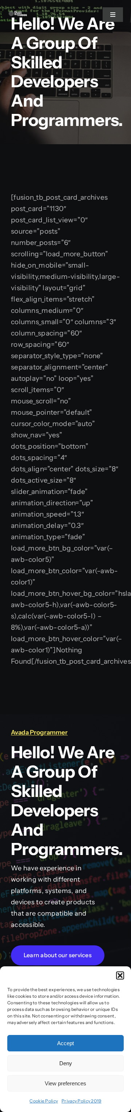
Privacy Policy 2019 (81, 1101)
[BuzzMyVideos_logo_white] (18, 14)
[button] (120, 975)
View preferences (65, 1083)
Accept (65, 1043)
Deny (65, 1063)
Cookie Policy (43, 1101)
